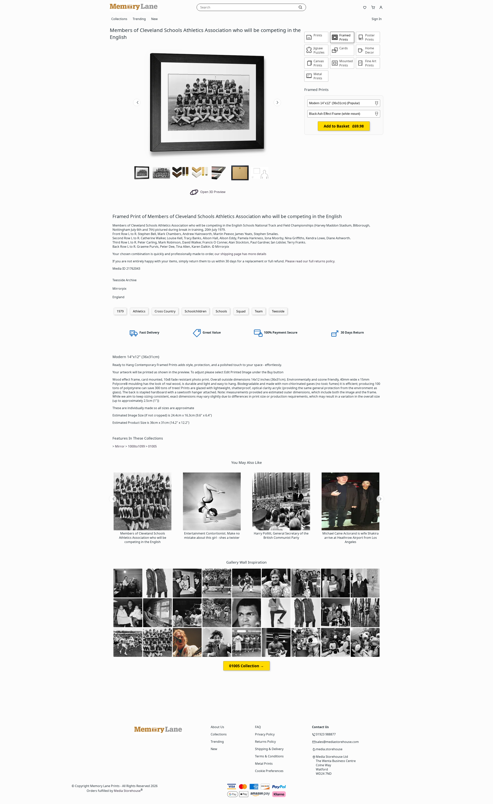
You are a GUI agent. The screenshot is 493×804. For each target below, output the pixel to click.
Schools (221, 311)
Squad (241, 311)
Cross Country (165, 311)
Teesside (278, 311)
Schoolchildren (195, 311)
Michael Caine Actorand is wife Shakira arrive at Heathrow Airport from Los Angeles (350, 537)
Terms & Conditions (269, 756)
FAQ (258, 727)
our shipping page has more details (240, 254)
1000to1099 (136, 446)
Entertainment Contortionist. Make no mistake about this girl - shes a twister (212, 535)
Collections (119, 19)
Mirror (120, 446)
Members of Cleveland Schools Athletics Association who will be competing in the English (142, 537)
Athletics (139, 311)
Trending (139, 19)
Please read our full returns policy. (310, 261)
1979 (120, 311)
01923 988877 (326, 734)
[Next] (277, 102)
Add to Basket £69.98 (344, 126)
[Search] (300, 7)
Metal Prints (264, 763)
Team (259, 311)
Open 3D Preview (213, 192)
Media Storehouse (127, 791)
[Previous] (136, 102)
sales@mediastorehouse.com (337, 742)
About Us (217, 727)
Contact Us (320, 727)
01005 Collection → (246, 665)
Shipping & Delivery (269, 749)
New (154, 19)
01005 (152, 446)
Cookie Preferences (269, 771)
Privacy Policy (265, 734)
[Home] (134, 10)
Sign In (377, 19)
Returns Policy (265, 741)
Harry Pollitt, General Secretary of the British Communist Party (281, 535)
